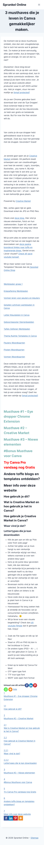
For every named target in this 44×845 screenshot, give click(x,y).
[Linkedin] (31, 685)
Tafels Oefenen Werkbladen (17, 329)
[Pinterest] (35, 685)
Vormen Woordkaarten (14, 357)
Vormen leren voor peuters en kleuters (22, 298)
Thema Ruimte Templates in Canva (20, 336)
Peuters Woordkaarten (14, 343)
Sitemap (34, 838)
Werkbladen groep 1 (13, 284)
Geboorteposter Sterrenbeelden (19, 322)
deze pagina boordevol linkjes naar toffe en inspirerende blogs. (18, 247)
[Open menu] (39, 4)
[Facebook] (27, 685)
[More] (10, 689)
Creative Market (23, 201)
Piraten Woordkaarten (14, 350)
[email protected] (21, 92)
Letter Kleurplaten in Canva (16, 315)
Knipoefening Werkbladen (16, 291)
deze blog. (20, 218)
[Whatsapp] (6, 689)
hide (15, 689)
